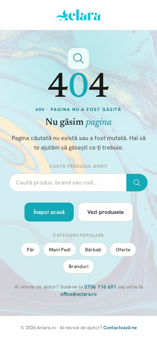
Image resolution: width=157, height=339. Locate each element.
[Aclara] (78, 14)
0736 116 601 (100, 286)
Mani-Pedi (59, 249)
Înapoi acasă (49, 212)
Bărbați (93, 249)
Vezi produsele (105, 212)
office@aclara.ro (78, 294)
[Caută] (137, 182)
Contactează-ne (120, 327)
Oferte (123, 249)
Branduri (78, 266)
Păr (30, 249)
